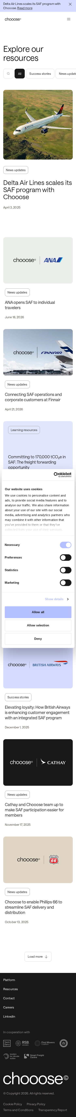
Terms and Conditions (18, 1110)
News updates (16, 170)
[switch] (65, 557)
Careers (8, 1007)
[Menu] (68, 19)
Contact (9, 998)
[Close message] (70, 4)
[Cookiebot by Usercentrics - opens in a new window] (54, 474)
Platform (9, 980)
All (19, 73)
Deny (38, 638)
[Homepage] (13, 19)
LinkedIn (9, 1016)
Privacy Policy (36, 1104)
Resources (10, 989)
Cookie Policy (12, 1104)
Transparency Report (52, 1110)
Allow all (38, 612)
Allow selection (38, 625)
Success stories (40, 73)
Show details (54, 599)
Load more (35, 956)
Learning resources (24, 430)
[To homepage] (38, 1078)
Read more (24, 8)
